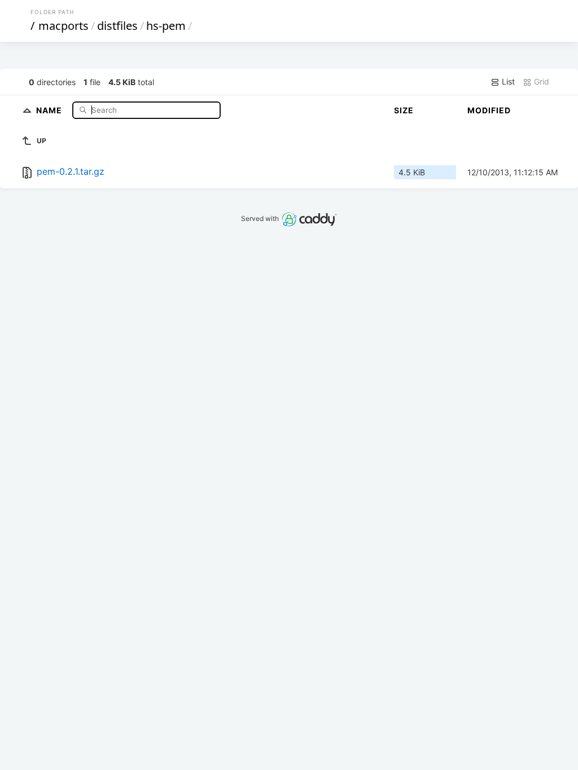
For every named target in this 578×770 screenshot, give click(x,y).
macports (63, 25)
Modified (489, 110)
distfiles (117, 25)
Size (404, 110)
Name (50, 109)
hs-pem (166, 25)
